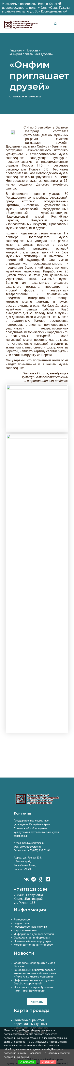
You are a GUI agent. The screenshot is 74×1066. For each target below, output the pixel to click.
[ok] (40, 879)
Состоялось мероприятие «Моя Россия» (34, 964)
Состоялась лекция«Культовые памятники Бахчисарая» (34, 988)
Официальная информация (32, 937)
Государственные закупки (30, 926)
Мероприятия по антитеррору (33, 944)
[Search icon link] (55, 25)
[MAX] (47, 879)
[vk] (26, 879)
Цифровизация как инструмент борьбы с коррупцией (34, 981)
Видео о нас (22, 923)
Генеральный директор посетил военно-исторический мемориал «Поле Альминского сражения (35, 973)
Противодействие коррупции (32, 941)
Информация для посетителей (34, 934)
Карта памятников (25, 930)
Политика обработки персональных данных (30, 1022)
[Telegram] (33, 879)
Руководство (22, 919)
